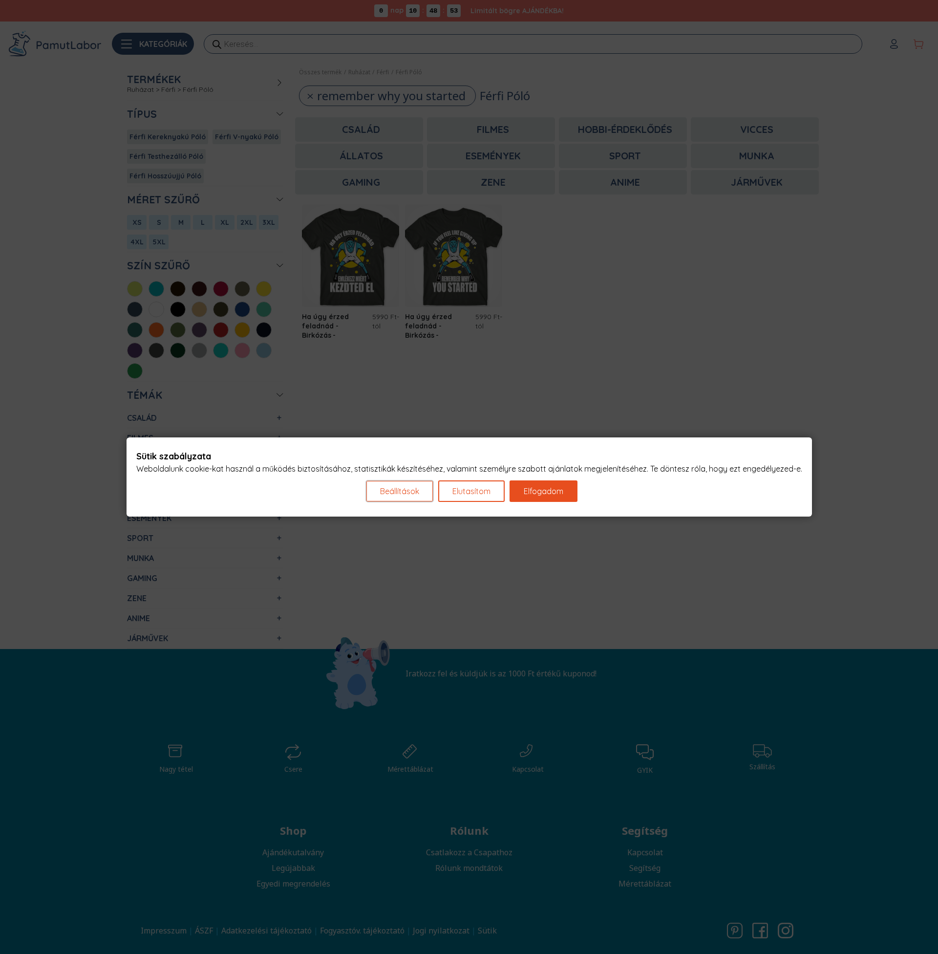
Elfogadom (543, 491)
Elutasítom (471, 491)
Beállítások (399, 491)
